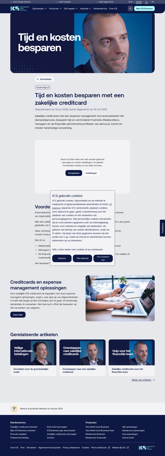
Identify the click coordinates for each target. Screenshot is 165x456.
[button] (162, 228)
